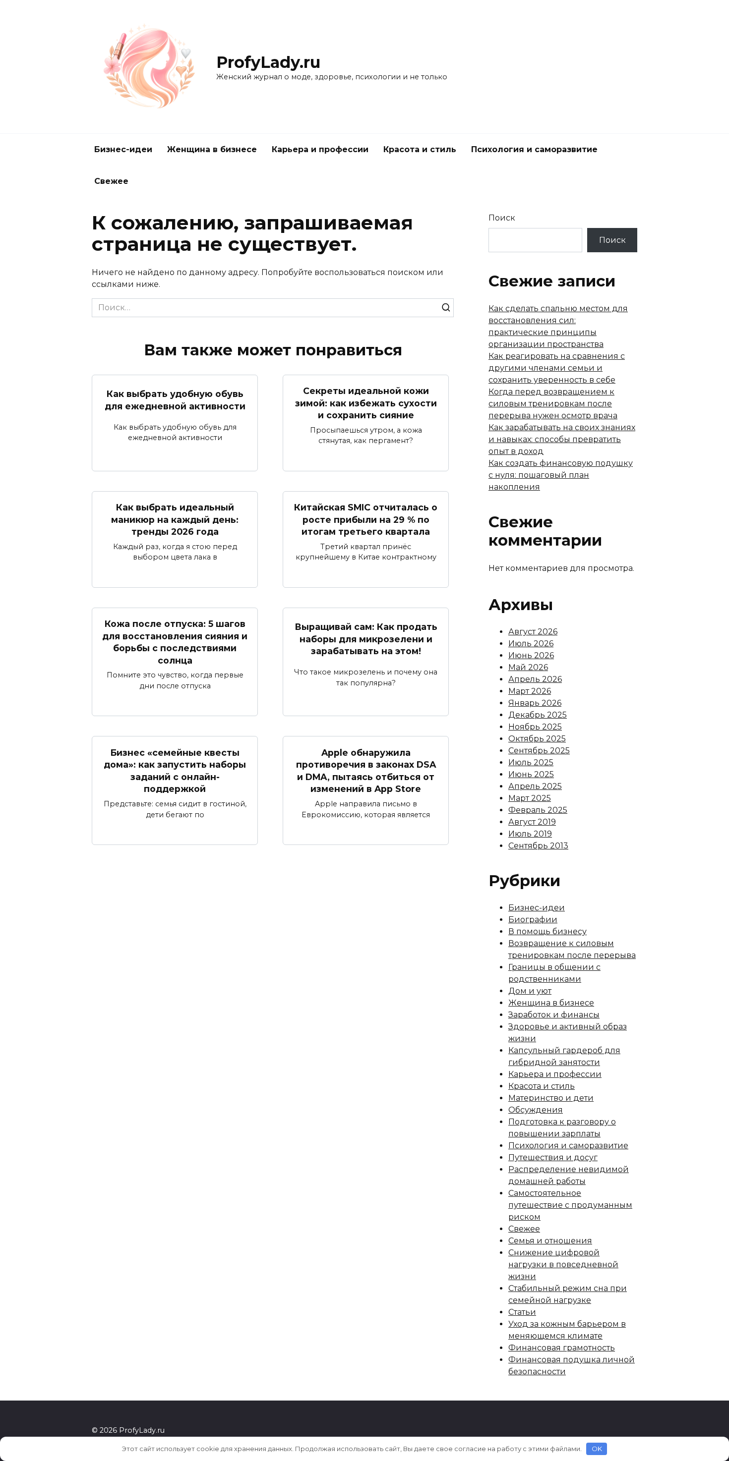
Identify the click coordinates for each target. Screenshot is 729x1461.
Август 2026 (532, 631)
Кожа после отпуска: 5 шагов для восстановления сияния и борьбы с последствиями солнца (174, 642)
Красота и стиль (419, 149)
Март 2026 (529, 691)
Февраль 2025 (537, 810)
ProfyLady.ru (268, 62)
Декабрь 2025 (537, 715)
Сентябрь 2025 (539, 750)
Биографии (532, 919)
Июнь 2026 (531, 655)
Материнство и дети (551, 1098)
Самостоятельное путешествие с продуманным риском (570, 1205)
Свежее (111, 181)
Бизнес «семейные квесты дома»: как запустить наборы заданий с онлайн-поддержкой (175, 770)
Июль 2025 (530, 762)
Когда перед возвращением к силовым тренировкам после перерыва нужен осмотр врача (552, 403)
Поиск (501, 218)
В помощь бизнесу (547, 931)
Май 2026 (528, 667)
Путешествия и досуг (553, 1157)
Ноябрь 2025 (535, 726)
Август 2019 (532, 822)
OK (597, 1449)
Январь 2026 (534, 703)
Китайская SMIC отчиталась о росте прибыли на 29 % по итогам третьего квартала (365, 519)
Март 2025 (529, 798)
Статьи (522, 1312)
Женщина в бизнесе (212, 149)
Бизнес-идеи (123, 149)
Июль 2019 (530, 834)
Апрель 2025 (535, 786)
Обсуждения (535, 1110)
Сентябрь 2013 (538, 845)
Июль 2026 (530, 643)
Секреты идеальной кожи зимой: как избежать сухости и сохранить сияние (366, 403)
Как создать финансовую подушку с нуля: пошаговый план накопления (560, 475)
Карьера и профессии (320, 149)
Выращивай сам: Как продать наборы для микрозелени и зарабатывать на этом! (366, 638)
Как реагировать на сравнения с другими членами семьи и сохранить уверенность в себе (556, 368)
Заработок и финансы (554, 1014)
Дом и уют (529, 991)
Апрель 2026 (535, 679)
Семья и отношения (550, 1240)
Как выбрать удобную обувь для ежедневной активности (175, 400)
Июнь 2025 (531, 774)
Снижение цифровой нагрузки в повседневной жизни (563, 1264)
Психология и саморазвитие (534, 149)
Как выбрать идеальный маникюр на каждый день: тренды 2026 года (175, 519)
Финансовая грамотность (561, 1347)
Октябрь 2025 (537, 738)
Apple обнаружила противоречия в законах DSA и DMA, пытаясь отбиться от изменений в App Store (366, 770)
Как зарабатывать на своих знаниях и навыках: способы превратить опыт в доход (561, 439)
